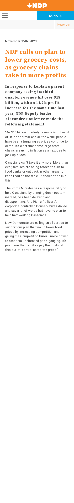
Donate (55, 16)
